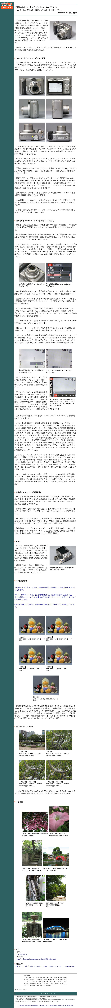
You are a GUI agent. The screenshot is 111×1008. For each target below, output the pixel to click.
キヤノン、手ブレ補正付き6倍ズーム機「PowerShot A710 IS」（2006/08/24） (46, 966)
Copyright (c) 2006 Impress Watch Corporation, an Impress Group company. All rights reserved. (45, 1005)
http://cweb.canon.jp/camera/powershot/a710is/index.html (36, 959)
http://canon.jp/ (22, 954)
